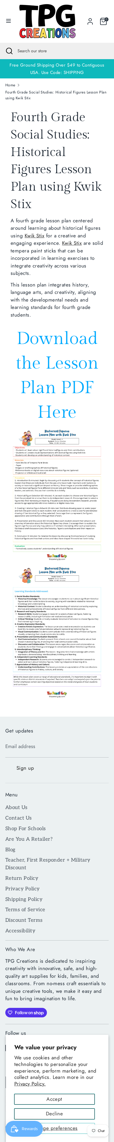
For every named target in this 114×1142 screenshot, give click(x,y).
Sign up (25, 768)
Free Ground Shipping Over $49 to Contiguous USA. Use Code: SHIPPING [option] (57, 69)
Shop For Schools (25, 829)
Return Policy (21, 878)
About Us (16, 808)
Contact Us (18, 818)
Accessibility (20, 931)
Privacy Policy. (30, 1083)
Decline (54, 1113)
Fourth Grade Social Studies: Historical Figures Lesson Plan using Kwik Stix (55, 95)
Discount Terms (24, 920)
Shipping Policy (23, 899)
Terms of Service (25, 910)
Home (10, 85)
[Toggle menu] (8, 21)
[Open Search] (9, 51)
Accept (54, 1099)
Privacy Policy (22, 889)
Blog (10, 850)
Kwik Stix (34, 235)
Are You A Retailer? (28, 839)
